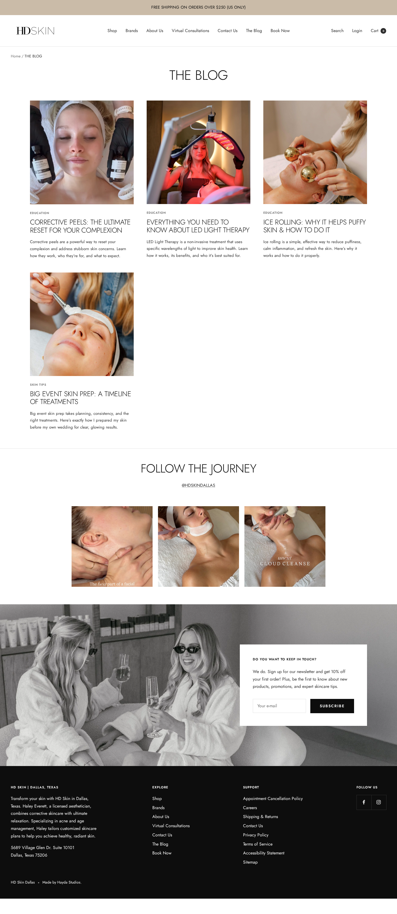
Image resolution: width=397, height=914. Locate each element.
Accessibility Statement (263, 853)
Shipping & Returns (260, 816)
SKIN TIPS (38, 384)
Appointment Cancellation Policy (273, 798)
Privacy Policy (255, 835)
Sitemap (250, 862)
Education (39, 213)
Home (16, 56)
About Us (154, 30)
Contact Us (227, 30)
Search (337, 30)
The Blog (254, 30)
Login (357, 30)
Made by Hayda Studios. (62, 882)
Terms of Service (257, 844)
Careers (250, 808)
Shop (112, 30)
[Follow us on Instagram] (378, 802)
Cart (377, 30)
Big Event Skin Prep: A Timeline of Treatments (80, 398)
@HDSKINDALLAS (198, 485)
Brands (132, 30)
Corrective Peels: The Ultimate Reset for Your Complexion (80, 226)
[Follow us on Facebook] (363, 802)
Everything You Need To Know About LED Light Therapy (198, 226)
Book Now (280, 30)
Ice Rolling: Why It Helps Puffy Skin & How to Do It (314, 226)
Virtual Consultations (190, 30)
